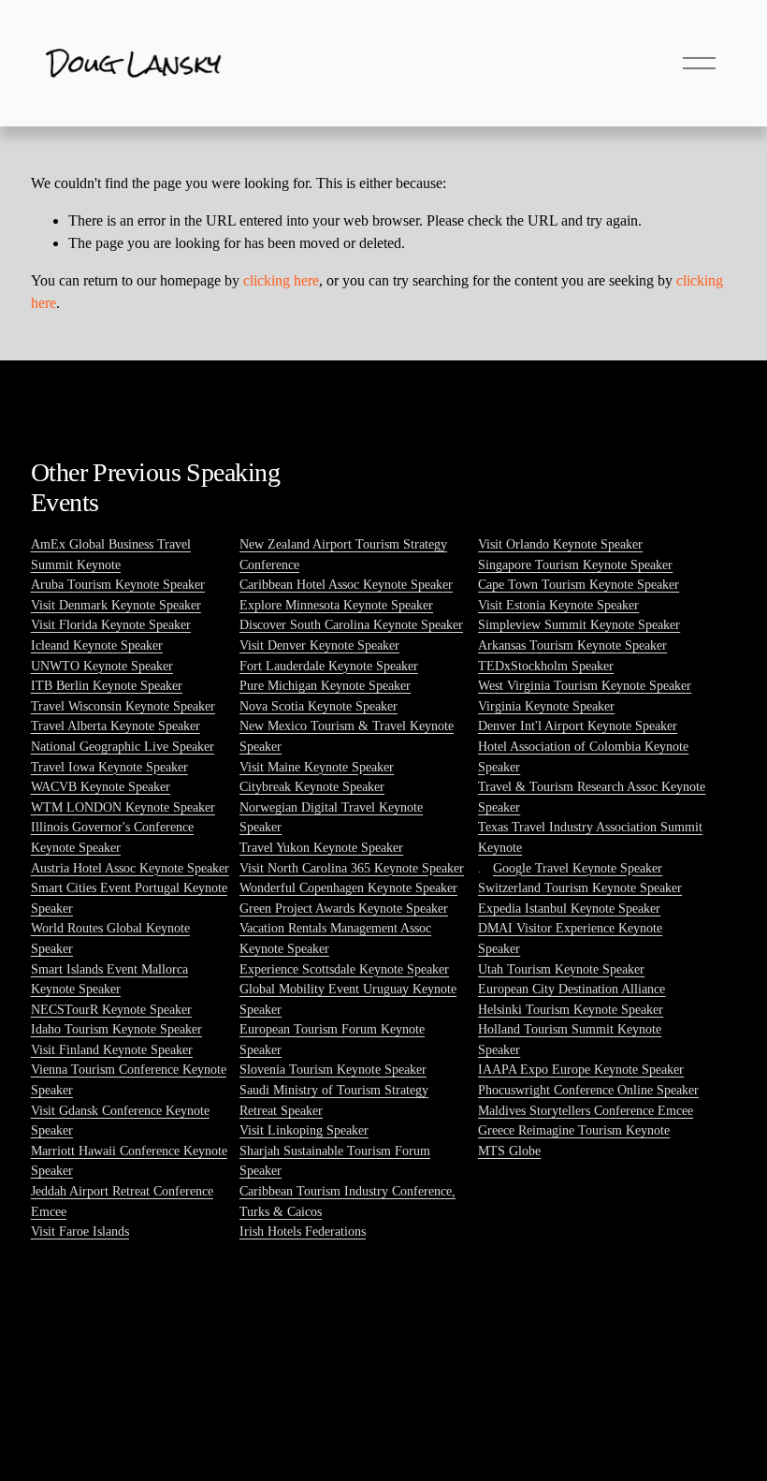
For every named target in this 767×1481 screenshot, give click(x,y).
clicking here (281, 280)
